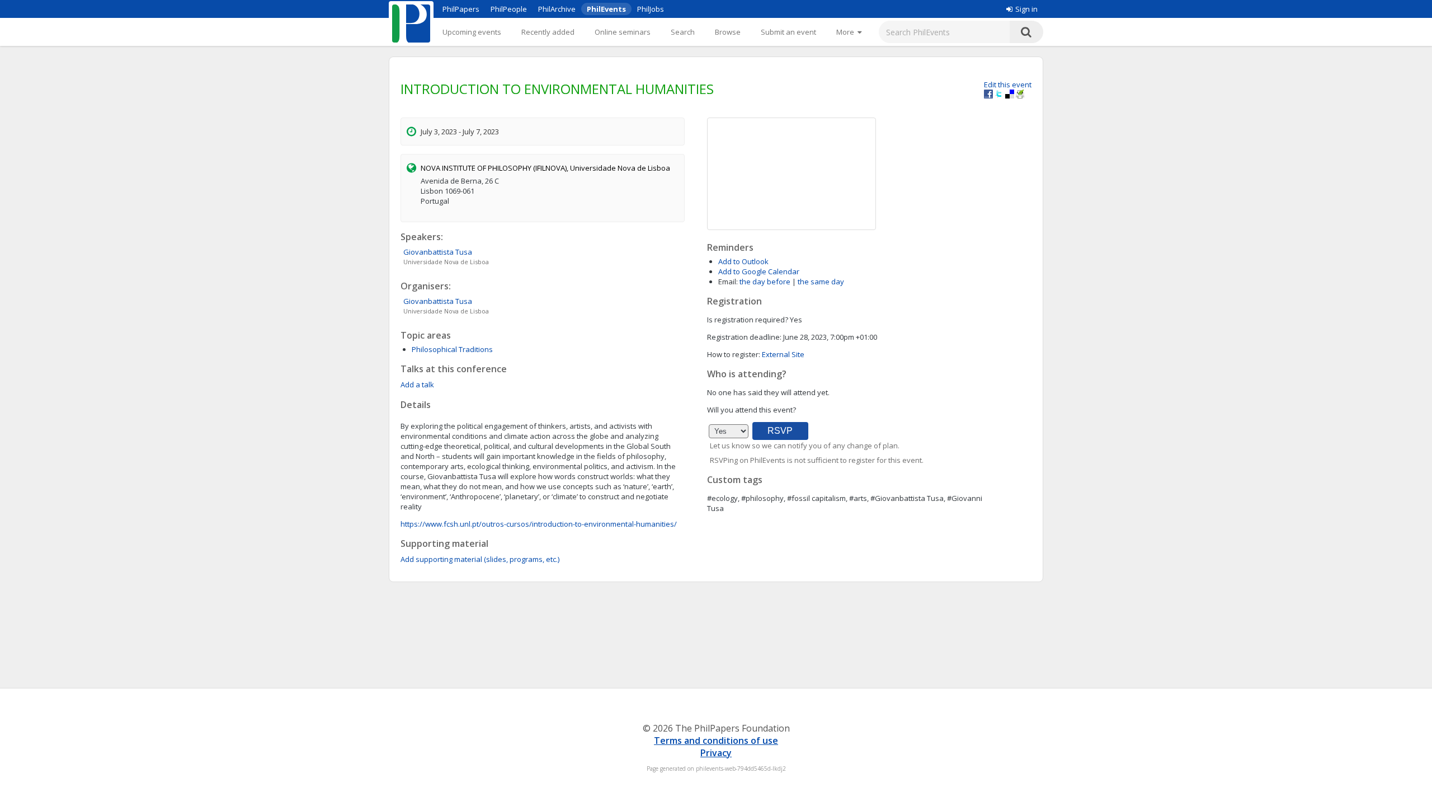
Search (683, 32)
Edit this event (1007, 84)
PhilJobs (650, 9)
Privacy (716, 753)
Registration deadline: (744, 337)
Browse (728, 32)
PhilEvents (606, 9)
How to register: (733, 354)
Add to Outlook (743, 261)
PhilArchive (557, 9)
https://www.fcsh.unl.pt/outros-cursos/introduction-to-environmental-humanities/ (539, 524)
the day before (764, 282)
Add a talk (417, 384)
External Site (783, 354)
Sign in (1026, 9)
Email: (728, 282)
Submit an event (788, 32)
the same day (821, 282)
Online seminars (623, 32)
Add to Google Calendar (758, 271)
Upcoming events (471, 32)
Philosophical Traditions (452, 349)
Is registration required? (747, 320)
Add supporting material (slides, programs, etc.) (480, 559)
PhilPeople (509, 9)
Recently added (547, 32)
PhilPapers (460, 9)
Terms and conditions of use (716, 740)
